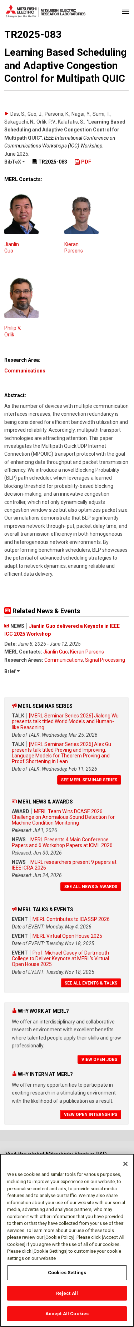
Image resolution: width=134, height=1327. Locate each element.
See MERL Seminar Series (89, 779)
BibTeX (13, 162)
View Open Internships (90, 1114)
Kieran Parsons (87, 652)
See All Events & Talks (91, 983)
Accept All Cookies (67, 1313)
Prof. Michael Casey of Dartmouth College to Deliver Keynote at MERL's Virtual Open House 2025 (60, 958)
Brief (10, 671)
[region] (67, 1240)
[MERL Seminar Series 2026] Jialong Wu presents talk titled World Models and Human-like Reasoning (65, 721)
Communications (24, 371)
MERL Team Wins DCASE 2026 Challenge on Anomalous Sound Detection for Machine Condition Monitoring (63, 817)
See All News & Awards (90, 886)
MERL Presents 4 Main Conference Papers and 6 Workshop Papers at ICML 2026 (62, 842)
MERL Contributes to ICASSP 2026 (71, 919)
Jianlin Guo (55, 652)
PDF (85, 162)
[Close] (125, 1164)
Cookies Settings (67, 1272)
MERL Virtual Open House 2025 (67, 936)
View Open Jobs (99, 1059)
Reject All (67, 1293)
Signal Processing (105, 660)
